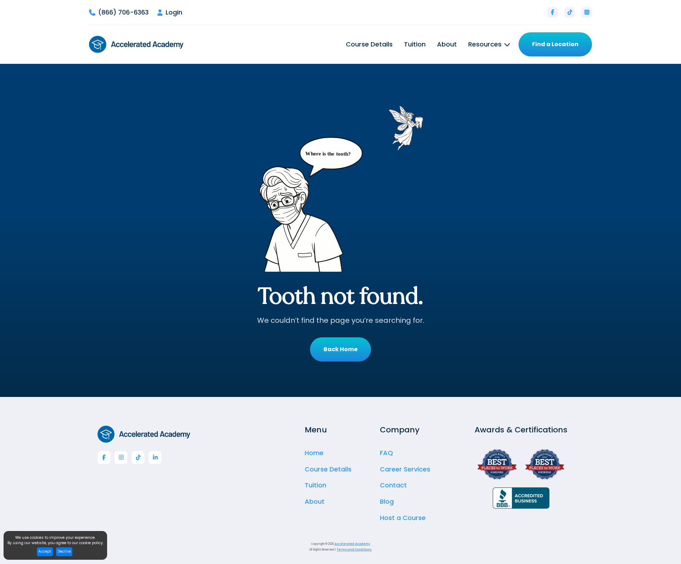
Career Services (405, 469)
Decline (64, 551)
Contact (393, 485)
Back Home (340, 349)
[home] (136, 44)
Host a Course (403, 517)
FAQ (386, 452)
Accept (44, 551)
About (447, 44)
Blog (387, 501)
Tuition (415, 44)
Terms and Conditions (354, 550)
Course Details (369, 44)
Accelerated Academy (352, 544)
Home (314, 452)
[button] (489, 44)
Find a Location (555, 44)
